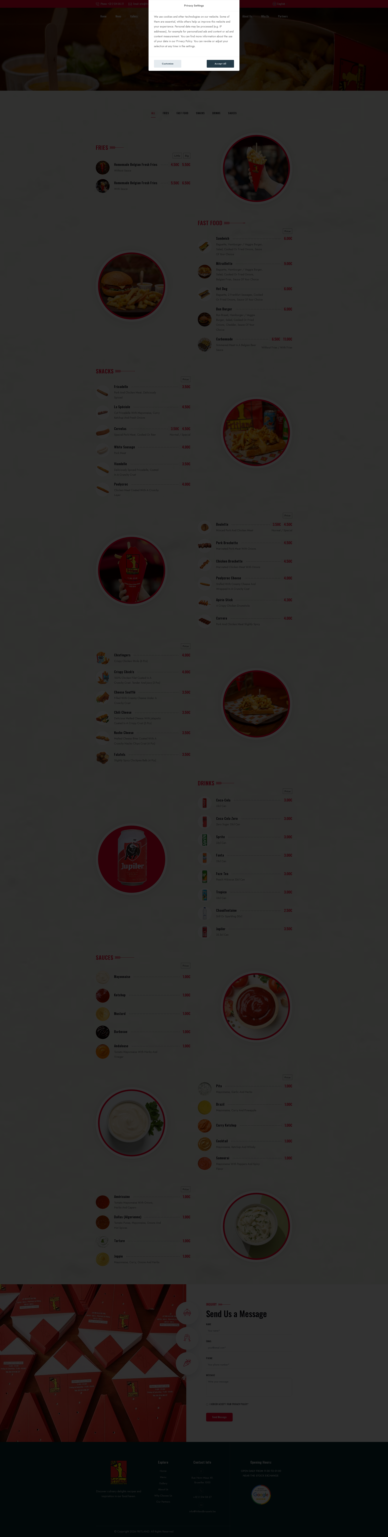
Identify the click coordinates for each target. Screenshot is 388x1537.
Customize (167, 63)
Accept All (220, 63)
